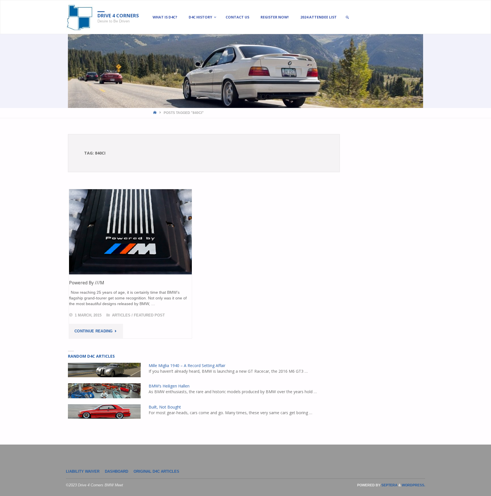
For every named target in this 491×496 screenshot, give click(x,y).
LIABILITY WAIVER (82, 472)
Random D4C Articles (91, 356)
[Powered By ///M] (130, 231)
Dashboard (116, 472)
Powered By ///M (86, 283)
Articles (121, 315)
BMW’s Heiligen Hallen (169, 386)
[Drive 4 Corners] (79, 17)
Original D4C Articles (156, 472)
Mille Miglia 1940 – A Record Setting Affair (187, 365)
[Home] (155, 113)
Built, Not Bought (165, 407)
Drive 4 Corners (118, 15)
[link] (347, 17)
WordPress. (413, 485)
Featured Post (149, 315)
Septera (389, 485)
